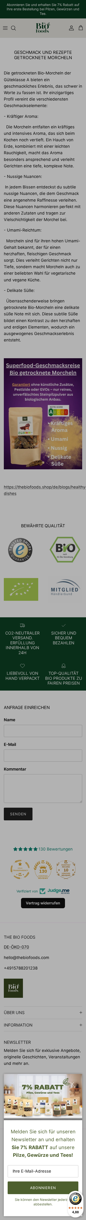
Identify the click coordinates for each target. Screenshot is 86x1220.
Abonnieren (43, 1188)
